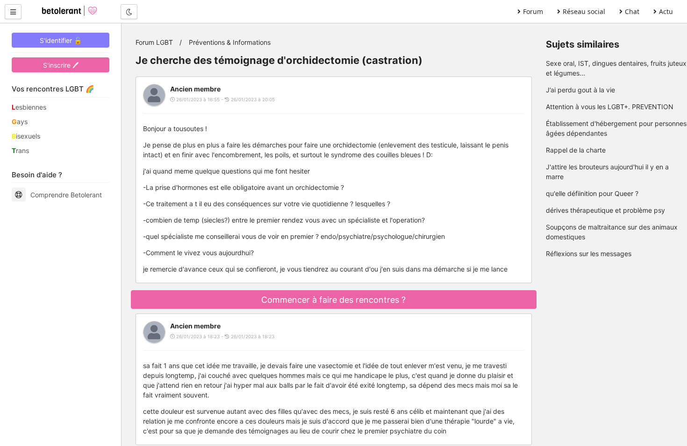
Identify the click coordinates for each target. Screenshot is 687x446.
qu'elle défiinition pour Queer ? (592, 193)
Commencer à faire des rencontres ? (333, 300)
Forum (533, 11)
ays (20, 121)
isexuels (26, 136)
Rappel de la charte (576, 150)
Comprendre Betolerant (66, 195)
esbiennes (29, 107)
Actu (666, 11)
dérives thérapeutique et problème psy (605, 210)
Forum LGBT (154, 42)
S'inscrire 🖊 (61, 65)
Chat (632, 11)
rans (20, 150)
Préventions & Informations (230, 42)
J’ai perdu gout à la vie (580, 90)
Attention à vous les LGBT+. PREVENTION (609, 107)
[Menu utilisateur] (13, 11)
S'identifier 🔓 (61, 40)
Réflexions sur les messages (588, 254)
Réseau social (584, 11)
